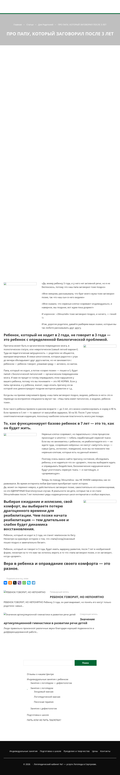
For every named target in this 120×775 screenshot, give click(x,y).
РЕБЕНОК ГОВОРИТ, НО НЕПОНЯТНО (77, 597)
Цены (95, 751)
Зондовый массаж (43, 691)
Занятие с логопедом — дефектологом (51, 682)
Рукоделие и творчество (77, 751)
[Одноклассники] (10, 583)
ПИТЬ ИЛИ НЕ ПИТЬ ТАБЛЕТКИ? (44, 720)
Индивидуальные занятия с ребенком (47, 679)
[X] (15, 583)
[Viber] (19, 583)
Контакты (105, 751)
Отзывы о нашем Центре (40, 674)
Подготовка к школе (38, 714)
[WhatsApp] (24, 583)
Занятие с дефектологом (43, 708)
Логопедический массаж (47, 696)
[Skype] (29, 583)
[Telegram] (33, 583)
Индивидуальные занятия (24, 751)
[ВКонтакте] (5, 583)
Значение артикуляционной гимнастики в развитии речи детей (49, 621)
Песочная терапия (43, 701)
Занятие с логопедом (41, 688)
